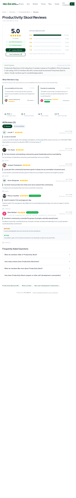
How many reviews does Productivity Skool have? (37, 261)
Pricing (43, 4)
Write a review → (27, 286)
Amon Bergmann (13, 180)
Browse (21, 4)
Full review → (30, 100)
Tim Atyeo (11, 150)
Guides (57, 4)
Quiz (28, 4)
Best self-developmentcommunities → (47, 286)
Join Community (14, 54)
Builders (35, 4)
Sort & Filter (20, 126)
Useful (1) (7, 209)
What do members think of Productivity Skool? (37, 255)
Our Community (66, 4)
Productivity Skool (24, 12)
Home (4, 12)
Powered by (37, 292)
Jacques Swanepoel (14, 99)
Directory (12, 12)
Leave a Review (17, 50)
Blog (50, 4)
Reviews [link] (35, 12)
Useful (7, 145)
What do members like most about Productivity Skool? (37, 268)
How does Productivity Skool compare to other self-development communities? (37, 275)
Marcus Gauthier (13, 196)
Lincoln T (11, 132)
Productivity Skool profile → (11, 286)
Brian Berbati (48, 99)
